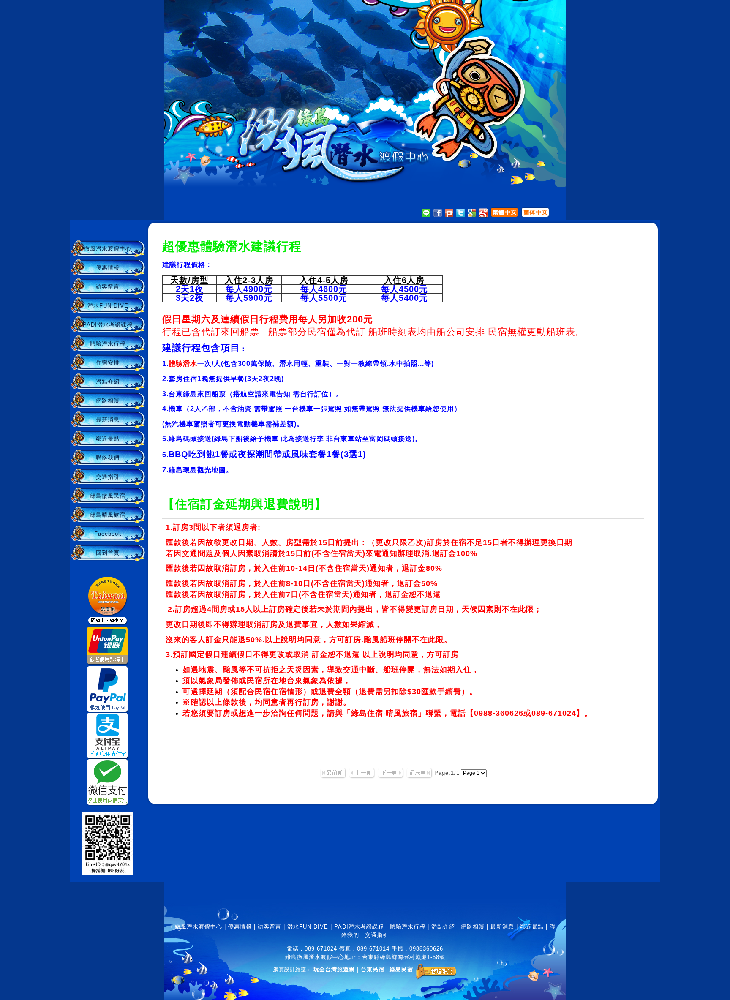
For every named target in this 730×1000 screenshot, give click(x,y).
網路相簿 (108, 401)
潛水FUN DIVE (107, 305)
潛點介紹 (108, 382)
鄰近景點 (108, 439)
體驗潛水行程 (107, 344)
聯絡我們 (108, 458)
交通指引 (108, 477)
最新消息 (108, 420)
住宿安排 (108, 363)
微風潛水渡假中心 (107, 248)
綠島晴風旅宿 (107, 515)
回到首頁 (108, 553)
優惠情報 (108, 267)
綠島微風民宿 (107, 496)
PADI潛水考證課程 (108, 325)
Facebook (108, 534)
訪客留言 (108, 286)
